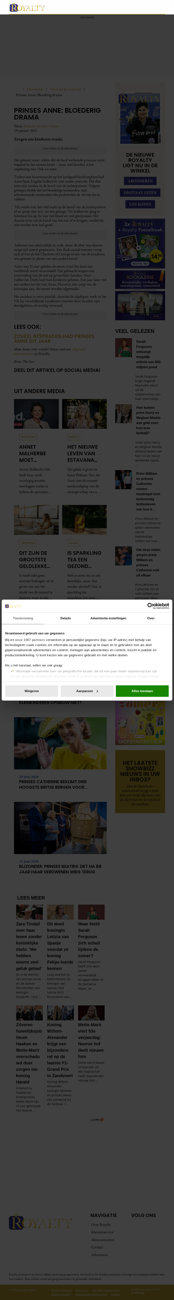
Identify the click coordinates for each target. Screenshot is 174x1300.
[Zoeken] (161, 7)
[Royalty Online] (68, 7)
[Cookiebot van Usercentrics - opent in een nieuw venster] (150, 606)
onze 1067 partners (30, 640)
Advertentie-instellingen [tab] (108, 618)
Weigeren (32, 691)
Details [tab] (65, 618)
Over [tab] (150, 618)
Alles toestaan (142, 691)
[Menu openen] (135, 7)
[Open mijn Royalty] (149, 7)
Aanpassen (84, 691)
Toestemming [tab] (23, 618)
